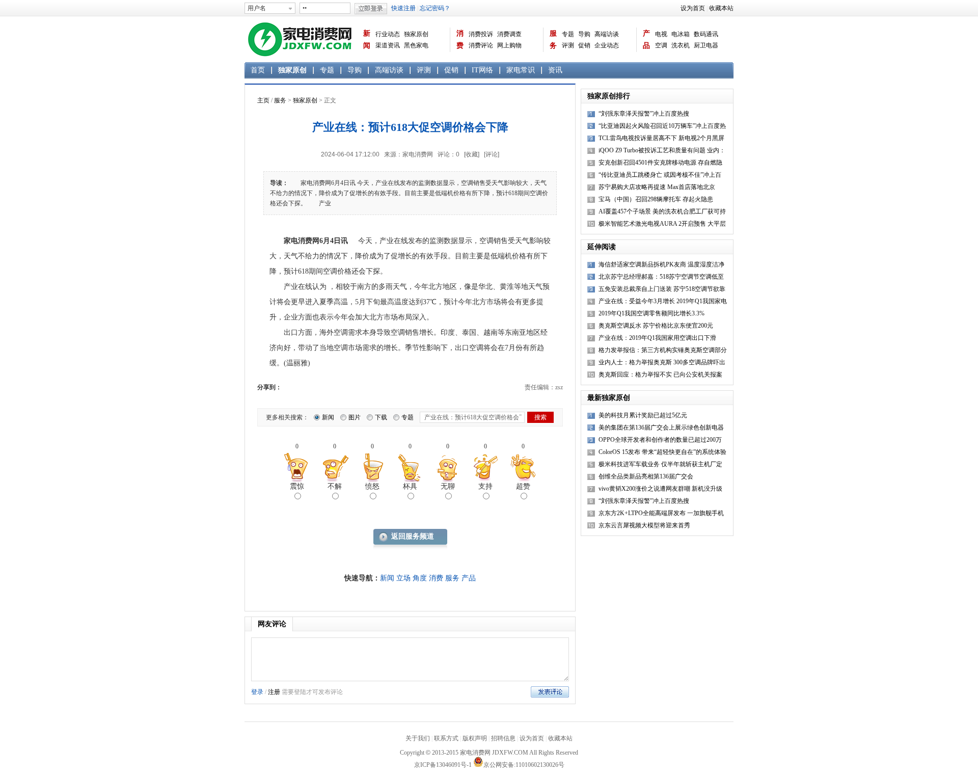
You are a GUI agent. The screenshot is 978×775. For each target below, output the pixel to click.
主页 (263, 100)
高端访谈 (606, 34)
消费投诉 (481, 34)
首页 (258, 70)
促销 (584, 45)
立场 (403, 578)
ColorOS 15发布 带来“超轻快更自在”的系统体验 (662, 452)
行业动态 (387, 34)
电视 (661, 34)
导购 (584, 34)
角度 (420, 578)
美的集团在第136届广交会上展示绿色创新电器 (661, 427)
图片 (354, 417)
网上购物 (509, 45)
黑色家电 (416, 45)
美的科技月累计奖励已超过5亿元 (643, 415)
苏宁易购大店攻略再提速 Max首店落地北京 (657, 187)
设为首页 (693, 8)
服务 (553, 39)
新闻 (366, 39)
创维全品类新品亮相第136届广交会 (646, 476)
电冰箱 (680, 34)
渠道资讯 (387, 45)
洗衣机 (680, 45)
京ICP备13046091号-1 (443, 764)
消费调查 (509, 34)
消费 (460, 39)
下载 (381, 417)
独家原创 (416, 34)
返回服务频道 (412, 536)
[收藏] (471, 154)
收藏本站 (721, 8)
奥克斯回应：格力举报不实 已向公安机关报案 (660, 374)
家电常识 (520, 70)
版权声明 (475, 738)
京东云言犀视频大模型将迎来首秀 (644, 525)
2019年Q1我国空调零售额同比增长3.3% (651, 313)
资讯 (555, 70)
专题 (568, 34)
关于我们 (417, 738)
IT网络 (482, 70)
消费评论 (481, 45)
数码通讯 (706, 34)
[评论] (491, 154)
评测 (568, 45)
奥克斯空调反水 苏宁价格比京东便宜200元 (656, 325)
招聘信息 (503, 738)
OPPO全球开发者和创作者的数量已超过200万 (660, 439)
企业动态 (606, 45)
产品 (646, 39)
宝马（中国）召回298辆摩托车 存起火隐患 (656, 199)
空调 (661, 45)
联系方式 (446, 738)
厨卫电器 (706, 45)
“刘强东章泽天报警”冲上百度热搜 (644, 113)
